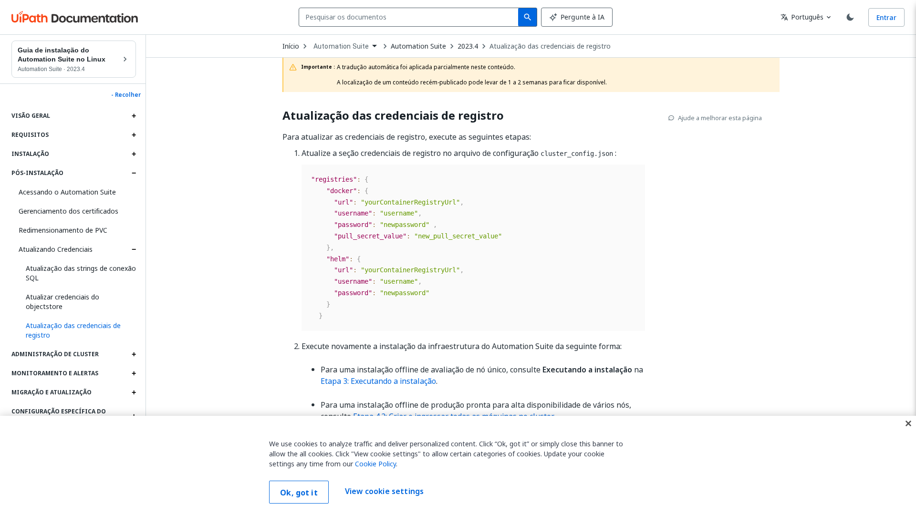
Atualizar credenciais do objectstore (62, 301)
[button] (77, 330)
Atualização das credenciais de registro (550, 46)
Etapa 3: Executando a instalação (378, 381)
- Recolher (126, 95)
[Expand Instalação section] (133, 154)
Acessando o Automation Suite (67, 192)
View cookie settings (384, 491)
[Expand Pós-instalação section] (133, 173)
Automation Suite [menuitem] (341, 46)
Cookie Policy (375, 464)
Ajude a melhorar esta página (720, 118)
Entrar (886, 17)
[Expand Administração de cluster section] (133, 354)
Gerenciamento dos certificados (68, 211)
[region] (458, 465)
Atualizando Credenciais (56, 249)
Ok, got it (299, 492)
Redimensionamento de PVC (63, 230)
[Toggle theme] (850, 17)
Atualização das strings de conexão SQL (81, 273)
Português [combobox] (802, 17)
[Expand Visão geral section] (133, 116)
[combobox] (410, 17)
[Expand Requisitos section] (133, 135)
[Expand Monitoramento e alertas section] (133, 373)
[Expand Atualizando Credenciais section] (133, 249)
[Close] (908, 423)
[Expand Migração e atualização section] (133, 392)
